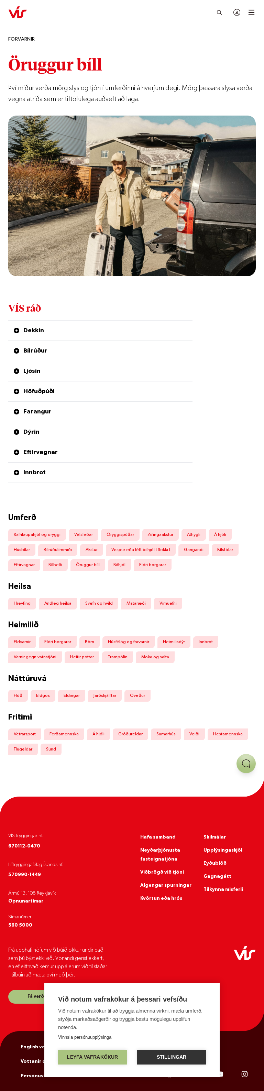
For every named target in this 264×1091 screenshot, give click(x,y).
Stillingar (172, 1057)
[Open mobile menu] (251, 12)
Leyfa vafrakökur (92, 1057)
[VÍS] (17, 12)
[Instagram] (244, 1074)
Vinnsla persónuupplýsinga (84, 1037)
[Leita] (219, 12)
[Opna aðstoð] (246, 763)
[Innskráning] (236, 12)
